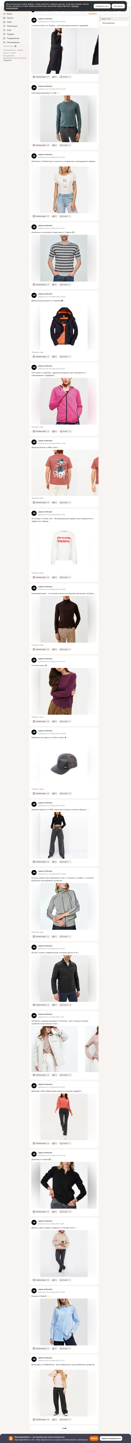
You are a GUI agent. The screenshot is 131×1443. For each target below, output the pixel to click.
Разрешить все (102, 6)
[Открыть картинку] (54, 51)
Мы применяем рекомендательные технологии (14, 58)
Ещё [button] (12, 53)
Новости (6, 53)
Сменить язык (8, 46)
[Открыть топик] (64, 25)
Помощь (20, 50)
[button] (40, 76)
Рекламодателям (9, 50)
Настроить (118, 6)
